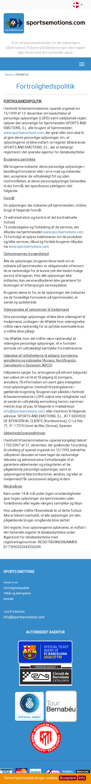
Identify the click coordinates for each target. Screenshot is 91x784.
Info (82, 778)
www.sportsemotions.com (24, 133)
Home (9, 74)
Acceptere (68, 778)
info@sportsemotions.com (24, 411)
